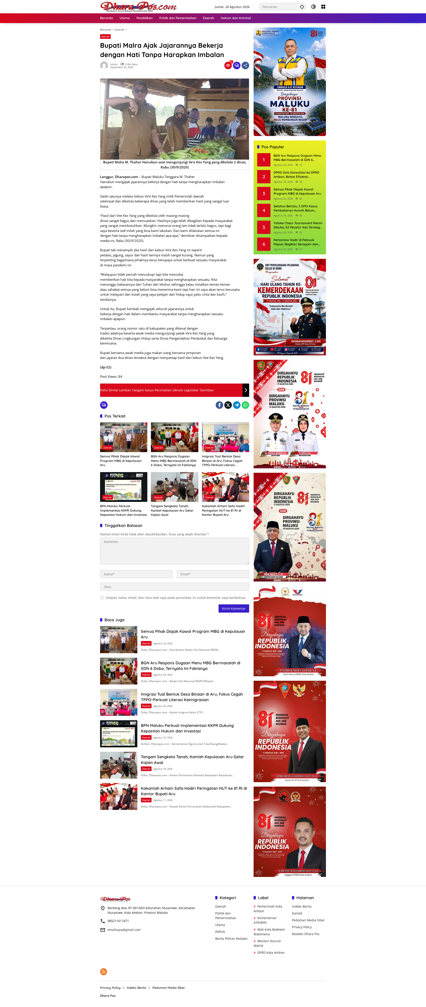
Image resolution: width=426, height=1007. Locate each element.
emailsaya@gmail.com (124, 930)
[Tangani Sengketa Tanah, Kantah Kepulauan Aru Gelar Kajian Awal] (174, 487)
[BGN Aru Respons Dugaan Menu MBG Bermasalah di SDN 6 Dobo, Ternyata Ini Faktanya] (174, 437)
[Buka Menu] (323, 6)
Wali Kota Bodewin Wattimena (269, 931)
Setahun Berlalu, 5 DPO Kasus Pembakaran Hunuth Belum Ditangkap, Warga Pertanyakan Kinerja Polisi (297, 208)
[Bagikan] (245, 65)
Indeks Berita (302, 906)
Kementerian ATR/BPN (265, 920)
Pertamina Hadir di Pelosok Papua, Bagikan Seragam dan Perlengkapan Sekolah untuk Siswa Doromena (296, 242)
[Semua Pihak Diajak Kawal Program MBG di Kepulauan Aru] (123, 437)
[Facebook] (219, 405)
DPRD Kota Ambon (271, 952)
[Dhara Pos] (139, 6)
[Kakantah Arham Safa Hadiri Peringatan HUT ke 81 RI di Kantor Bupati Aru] (225, 487)
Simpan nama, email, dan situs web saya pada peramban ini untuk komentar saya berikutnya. (176, 597)
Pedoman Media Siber (308, 920)
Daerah (105, 36)
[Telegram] (237, 405)
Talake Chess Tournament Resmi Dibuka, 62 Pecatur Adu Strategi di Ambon (298, 225)
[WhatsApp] (245, 405)
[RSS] (103, 971)
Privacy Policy (302, 927)
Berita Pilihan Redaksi (231, 938)
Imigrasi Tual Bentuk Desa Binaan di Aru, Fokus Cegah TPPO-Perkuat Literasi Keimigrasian (222, 460)
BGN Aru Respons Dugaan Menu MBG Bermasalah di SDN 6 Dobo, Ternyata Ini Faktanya (173, 460)
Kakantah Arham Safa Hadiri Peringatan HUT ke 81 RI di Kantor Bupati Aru (223, 510)
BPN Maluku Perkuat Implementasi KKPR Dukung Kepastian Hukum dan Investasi (123, 510)
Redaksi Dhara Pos (306, 934)
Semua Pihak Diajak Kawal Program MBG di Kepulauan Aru (121, 460)
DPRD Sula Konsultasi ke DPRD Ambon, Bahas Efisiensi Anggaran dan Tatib (296, 174)
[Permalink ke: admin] (105, 65)
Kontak (297, 913)
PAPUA (220, 932)
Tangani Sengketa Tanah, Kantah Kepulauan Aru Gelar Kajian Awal (172, 510)
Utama (220, 925)
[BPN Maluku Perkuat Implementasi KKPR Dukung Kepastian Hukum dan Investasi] (123, 487)
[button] (302, 6)
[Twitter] (228, 405)
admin (114, 64)
